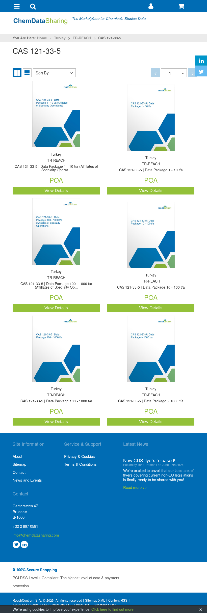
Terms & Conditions (80, 464)
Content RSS (117, 600)
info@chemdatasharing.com (36, 535)
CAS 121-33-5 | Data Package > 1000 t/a (151, 395)
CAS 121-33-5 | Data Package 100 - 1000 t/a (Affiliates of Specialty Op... (56, 280)
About (17, 456)
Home (42, 37)
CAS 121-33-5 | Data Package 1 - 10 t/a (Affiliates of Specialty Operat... (56, 162)
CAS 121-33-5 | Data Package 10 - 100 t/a (151, 281)
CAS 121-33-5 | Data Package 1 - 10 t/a (151, 164)
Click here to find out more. (113, 609)
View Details (56, 190)
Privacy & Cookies (79, 456)
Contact (19, 472)
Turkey (60, 37)
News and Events (27, 480)
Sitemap (19, 464)
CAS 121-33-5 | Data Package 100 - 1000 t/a (56, 395)
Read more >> (135, 483)
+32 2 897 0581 (25, 526)
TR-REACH (82, 37)
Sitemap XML (95, 600)
